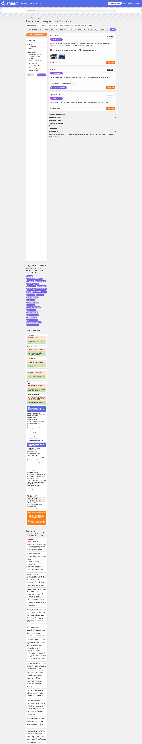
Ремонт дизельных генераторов (35, 440)
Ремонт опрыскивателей (33, 428)
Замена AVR (30, 451)
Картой (31, 48)
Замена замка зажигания (33, 468)
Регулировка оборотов (32, 466)
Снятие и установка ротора (34, 510)
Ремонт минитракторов (33, 436)
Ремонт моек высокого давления (35, 421)
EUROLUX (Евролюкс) (60, 29)
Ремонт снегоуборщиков (33, 434)
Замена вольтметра (32, 453)
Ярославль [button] (24, 3)
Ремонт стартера (31, 459)
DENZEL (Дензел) (48, 29)
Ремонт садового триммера (34, 413)
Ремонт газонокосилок (32, 415)
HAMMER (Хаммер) (81, 29)
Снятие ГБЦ (30, 502)
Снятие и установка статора (34, 457)
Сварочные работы (32, 498)
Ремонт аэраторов (31, 425)
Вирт (52, 69)
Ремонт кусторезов (32, 430)
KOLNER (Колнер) (102, 29)
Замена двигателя (31, 462)
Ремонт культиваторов (33, 438)
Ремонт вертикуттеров (33, 423)
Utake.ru (54, 35)
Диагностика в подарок (36, 65)
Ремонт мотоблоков (32, 419)
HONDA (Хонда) (92, 29)
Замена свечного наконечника (31, 507)
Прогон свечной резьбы (33, 464)
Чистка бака (30, 493)
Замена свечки (31, 472)
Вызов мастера (33, 68)
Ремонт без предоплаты (36, 61)
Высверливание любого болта (34, 480)
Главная (28, 18)
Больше (112, 29)
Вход (124, 3)
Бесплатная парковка (35, 54)
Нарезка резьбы (31, 455)
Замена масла (30, 478)
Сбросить (31, 75)
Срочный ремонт (34, 63)
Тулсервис (55, 94)
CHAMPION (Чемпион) (32, 29)
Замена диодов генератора (34, 474)
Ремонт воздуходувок (32, 432)
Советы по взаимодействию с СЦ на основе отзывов (35, 533)
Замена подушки (31, 489)
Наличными (32, 46)
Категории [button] (38, 3)
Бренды (31, 3)
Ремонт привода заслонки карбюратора (33, 449)
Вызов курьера (33, 70)
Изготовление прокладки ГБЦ (33, 486)
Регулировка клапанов (33, 504)
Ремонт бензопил (31, 417)
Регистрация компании (134, 3)
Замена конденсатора (32, 470)
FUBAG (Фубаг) (71, 29)
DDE (41, 29)
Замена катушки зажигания (34, 476)
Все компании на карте (36, 34)
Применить (41, 75)
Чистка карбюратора (32, 500)
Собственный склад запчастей (34, 57)
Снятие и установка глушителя (32, 495)
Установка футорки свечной (34, 491)
